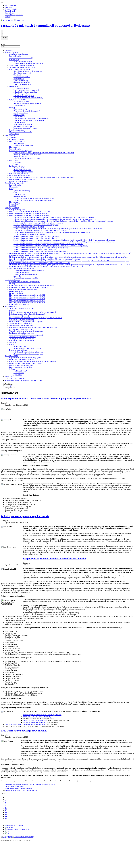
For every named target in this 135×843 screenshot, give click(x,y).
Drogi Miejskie (10, 136)
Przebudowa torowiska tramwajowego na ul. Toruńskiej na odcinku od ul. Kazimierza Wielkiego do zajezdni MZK (52, 232)
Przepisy (12, 107)
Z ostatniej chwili (11, 9)
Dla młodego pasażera (16, 130)
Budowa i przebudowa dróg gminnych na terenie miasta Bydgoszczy (36, 225)
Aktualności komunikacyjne (18, 54)
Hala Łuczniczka (19, 168)
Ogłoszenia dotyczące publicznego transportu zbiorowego (28, 287)
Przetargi (12, 284)
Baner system (13, 160)
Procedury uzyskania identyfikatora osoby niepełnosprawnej (34, 198)
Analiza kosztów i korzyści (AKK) (21, 58)
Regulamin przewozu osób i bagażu (25, 128)
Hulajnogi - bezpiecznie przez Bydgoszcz (27, 154)
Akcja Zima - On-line (16, 378)
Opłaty (11, 189)
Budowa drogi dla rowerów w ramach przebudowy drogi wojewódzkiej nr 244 (40, 223)
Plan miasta (13, 147)
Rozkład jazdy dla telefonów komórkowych (28, 63)
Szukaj (3, 44)
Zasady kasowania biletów (22, 84)
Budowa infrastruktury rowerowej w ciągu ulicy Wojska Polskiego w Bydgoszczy (41, 247)
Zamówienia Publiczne (12, 280)
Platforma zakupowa (16, 291)
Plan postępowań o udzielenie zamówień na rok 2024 (27, 299)
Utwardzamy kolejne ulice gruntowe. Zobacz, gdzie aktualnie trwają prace (30, 784)
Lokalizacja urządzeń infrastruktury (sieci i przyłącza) (27, 314)
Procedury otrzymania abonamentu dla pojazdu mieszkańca (33, 200)
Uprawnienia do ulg (20, 109)
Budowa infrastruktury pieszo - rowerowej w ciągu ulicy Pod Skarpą (36, 236)
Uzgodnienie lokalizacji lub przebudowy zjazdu (25, 358)
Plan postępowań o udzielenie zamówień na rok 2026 (27, 302)
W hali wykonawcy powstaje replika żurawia (25, 516)
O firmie (12, 369)
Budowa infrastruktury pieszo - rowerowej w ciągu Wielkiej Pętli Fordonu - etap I (41, 251)
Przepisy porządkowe (21, 113)
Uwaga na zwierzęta (20, 156)
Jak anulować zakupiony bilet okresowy (22, 337)
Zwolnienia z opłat (20, 194)
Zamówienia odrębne (16, 293)
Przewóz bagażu (19, 115)
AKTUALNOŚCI (11, 5)
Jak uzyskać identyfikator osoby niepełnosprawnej (26, 335)
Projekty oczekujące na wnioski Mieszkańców (29, 270)
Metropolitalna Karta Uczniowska (20, 132)
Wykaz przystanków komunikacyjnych (22, 67)
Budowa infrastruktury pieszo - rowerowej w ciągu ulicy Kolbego (35, 238)
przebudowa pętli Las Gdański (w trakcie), (37, 717)
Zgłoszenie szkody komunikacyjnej (21, 325)
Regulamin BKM (19, 105)
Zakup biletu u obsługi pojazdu (24, 96)
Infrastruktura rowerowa (17, 141)
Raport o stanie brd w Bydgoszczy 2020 (27, 158)
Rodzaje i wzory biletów (22, 77)
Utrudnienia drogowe (16, 139)
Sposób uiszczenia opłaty (22, 191)
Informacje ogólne (15, 56)
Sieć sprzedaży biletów (21, 88)
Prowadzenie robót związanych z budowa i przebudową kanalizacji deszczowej (35, 318)
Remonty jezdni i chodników (19, 181)
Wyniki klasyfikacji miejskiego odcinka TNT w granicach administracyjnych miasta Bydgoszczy (41, 177)
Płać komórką (13, 202)
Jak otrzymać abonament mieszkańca (21, 339)
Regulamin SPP (14, 204)
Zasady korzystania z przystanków (20, 323)
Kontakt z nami (19, 373)
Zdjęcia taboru (14, 134)
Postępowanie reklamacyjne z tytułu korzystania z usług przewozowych (33, 327)
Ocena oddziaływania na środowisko (26, 278)
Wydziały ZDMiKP (20, 371)
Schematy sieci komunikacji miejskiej (21, 65)
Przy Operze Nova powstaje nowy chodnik (24, 730)
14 (6, 816)
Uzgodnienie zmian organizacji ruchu (21, 340)
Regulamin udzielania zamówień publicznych (24, 282)
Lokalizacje (17, 162)
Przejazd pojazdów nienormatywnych (21, 333)
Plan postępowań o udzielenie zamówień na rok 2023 (27, 297)
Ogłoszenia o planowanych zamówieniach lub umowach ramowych (31, 285)
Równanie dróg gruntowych (18, 173)
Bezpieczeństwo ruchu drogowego (20, 151)
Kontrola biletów (19, 122)
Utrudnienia (9, 7)
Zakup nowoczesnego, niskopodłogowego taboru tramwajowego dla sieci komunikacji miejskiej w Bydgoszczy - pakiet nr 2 (55, 219)
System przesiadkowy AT (22, 80)
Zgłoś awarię (18, 375)
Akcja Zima (9, 376)
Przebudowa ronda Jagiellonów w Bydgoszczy (29, 234)
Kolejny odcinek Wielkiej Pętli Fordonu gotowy (21, 790)
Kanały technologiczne (17, 210)
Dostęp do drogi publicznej (18, 350)
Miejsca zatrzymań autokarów (23, 172)
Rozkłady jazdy (10, 11)
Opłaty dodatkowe (20, 196)
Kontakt (7, 17)
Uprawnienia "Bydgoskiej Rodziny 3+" (27, 111)
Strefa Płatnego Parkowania (14, 183)
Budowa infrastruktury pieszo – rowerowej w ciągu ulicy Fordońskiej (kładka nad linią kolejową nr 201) (48, 244)
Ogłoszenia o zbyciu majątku (19, 304)
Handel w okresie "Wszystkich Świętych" (27, 348)
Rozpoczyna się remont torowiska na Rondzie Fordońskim (54, 558)
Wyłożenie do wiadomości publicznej (21, 268)
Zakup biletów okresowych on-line (25, 92)
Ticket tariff (17, 75)
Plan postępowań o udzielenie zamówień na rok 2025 (27, 301)
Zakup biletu (13, 86)
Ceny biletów (9, 13)
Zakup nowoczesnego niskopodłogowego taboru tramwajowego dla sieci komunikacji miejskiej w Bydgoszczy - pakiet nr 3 (55, 217)
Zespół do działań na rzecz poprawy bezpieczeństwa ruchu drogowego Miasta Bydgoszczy (44, 153)
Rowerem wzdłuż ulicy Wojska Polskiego (19, 788)
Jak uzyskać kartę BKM (22, 101)
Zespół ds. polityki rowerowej (23, 145)
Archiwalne (17, 276)
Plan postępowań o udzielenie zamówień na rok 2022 (27, 295)
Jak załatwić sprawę (11, 306)
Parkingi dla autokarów (17, 166)
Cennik (16, 192)
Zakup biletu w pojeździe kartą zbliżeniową (28, 98)
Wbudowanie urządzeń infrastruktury (21, 320)
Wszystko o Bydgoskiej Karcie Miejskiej (27, 103)
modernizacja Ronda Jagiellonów (34, 722)
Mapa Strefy (13, 187)
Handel (11, 344)
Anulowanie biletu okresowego (24, 126)
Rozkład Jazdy (14, 60)
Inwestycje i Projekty (12, 208)
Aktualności (9, 50)
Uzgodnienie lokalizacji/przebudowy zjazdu (28, 354)
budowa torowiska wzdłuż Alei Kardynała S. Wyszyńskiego (25, 724)
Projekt (16, 164)
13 (6, 814)
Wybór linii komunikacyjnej (23, 62)
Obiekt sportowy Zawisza (22, 170)
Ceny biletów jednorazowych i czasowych (28, 71)
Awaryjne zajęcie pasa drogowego (20, 329)
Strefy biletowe (19, 79)
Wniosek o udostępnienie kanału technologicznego (26, 331)
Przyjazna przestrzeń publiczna (19, 175)
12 (6, 812)
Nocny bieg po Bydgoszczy (14, 786)
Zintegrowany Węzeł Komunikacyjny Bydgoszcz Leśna (24, 380)
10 (6, 809)
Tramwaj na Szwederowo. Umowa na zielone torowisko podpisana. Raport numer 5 (46, 398)
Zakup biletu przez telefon (22, 94)
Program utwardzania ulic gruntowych (22, 179)
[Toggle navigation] (2, 2)
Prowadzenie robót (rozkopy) (19, 316)
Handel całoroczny (20, 346)
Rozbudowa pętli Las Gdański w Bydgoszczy (29, 227)
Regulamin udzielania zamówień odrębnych (23, 289)
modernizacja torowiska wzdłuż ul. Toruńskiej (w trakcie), (42, 715)
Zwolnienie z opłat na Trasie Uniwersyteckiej (29, 120)
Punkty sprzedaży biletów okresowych (26, 90)
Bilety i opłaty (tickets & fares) (19, 69)
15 (6, 818)
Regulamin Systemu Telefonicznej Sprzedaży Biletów (31, 118)
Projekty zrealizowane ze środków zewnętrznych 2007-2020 (29, 211)
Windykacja (13, 342)
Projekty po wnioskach (21, 272)
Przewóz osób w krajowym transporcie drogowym (26, 321)
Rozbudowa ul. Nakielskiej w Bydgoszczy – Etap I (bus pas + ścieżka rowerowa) (41, 230)
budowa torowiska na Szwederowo (35, 720)
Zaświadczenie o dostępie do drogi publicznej (29, 352)
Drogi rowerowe (19, 143)
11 (6, 810)
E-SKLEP (12, 206)
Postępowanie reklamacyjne (23, 124)
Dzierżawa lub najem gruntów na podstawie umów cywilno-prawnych (32, 312)
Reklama (12, 310)
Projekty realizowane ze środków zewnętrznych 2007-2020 (29, 213)
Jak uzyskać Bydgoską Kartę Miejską (21, 308)
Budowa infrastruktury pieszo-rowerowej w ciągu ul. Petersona (35, 249)
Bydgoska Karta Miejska (17, 99)
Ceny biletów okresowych (22, 73)
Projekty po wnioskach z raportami (25, 274)
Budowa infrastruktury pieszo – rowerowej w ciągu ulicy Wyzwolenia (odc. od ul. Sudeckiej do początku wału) (51, 246)
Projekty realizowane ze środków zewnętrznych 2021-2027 (29, 215)
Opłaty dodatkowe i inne (22, 82)
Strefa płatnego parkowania (14, 15)
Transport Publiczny (11, 52)
